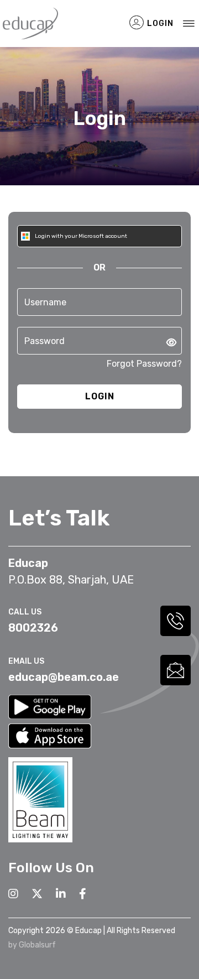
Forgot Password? (144, 363)
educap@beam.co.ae (63, 677)
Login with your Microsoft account (80, 236)
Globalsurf (37, 945)
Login (159, 23)
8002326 (33, 627)
